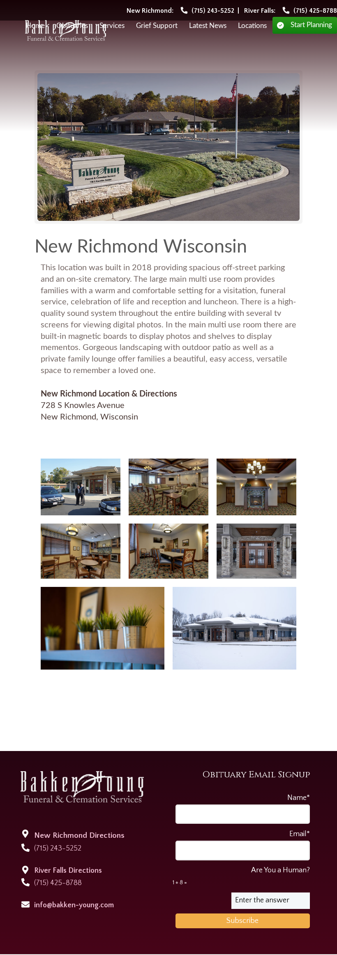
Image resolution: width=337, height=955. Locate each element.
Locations (252, 26)
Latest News (207, 26)
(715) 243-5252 (57, 848)
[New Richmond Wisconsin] (169, 147)
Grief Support (157, 26)
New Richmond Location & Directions (109, 394)
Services (112, 26)
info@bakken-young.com (74, 905)
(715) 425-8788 (58, 883)
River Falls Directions (68, 871)
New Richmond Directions (79, 835)
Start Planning (311, 25)
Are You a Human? (241, 876)
